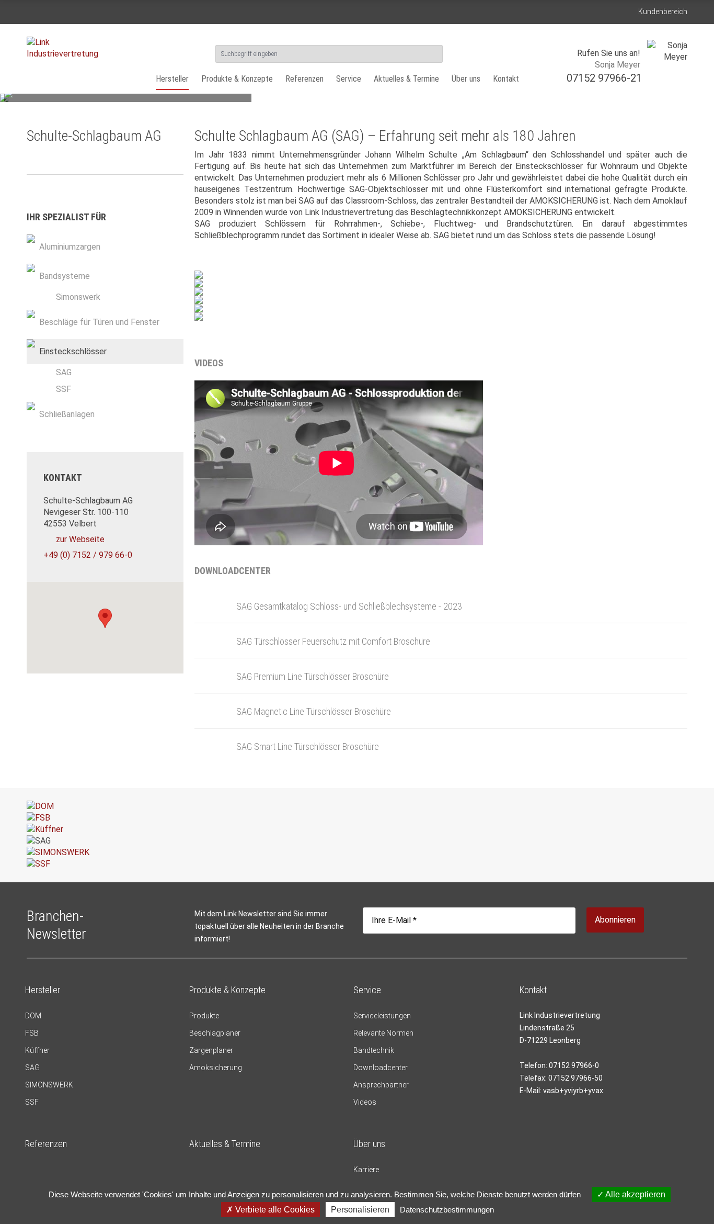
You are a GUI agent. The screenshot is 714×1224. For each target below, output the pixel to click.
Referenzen (304, 79)
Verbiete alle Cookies (274, 1209)
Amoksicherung (215, 1067)
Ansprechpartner (381, 1085)
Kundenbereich (662, 11)
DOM (33, 1016)
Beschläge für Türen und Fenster (99, 322)
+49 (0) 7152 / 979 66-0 (87, 555)
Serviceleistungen (382, 1016)
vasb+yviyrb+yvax (573, 1090)
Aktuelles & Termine (406, 79)
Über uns (466, 79)
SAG (64, 372)
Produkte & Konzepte (237, 79)
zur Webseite (80, 539)
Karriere (366, 1169)
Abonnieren (615, 920)
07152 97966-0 (574, 1065)
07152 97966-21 (604, 78)
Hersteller (172, 79)
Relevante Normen (383, 1033)
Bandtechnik (373, 1050)
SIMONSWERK (49, 1085)
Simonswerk (78, 297)
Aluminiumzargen (69, 247)
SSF (63, 389)
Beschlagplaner (214, 1033)
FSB (32, 1033)
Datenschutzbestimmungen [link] (447, 1209)
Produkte (204, 1016)
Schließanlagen (67, 414)
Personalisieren (360, 1209)
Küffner (37, 1050)
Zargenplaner (211, 1050)
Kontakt (506, 79)
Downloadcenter (380, 1067)
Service (348, 79)
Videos (364, 1102)
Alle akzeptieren (634, 1194)
